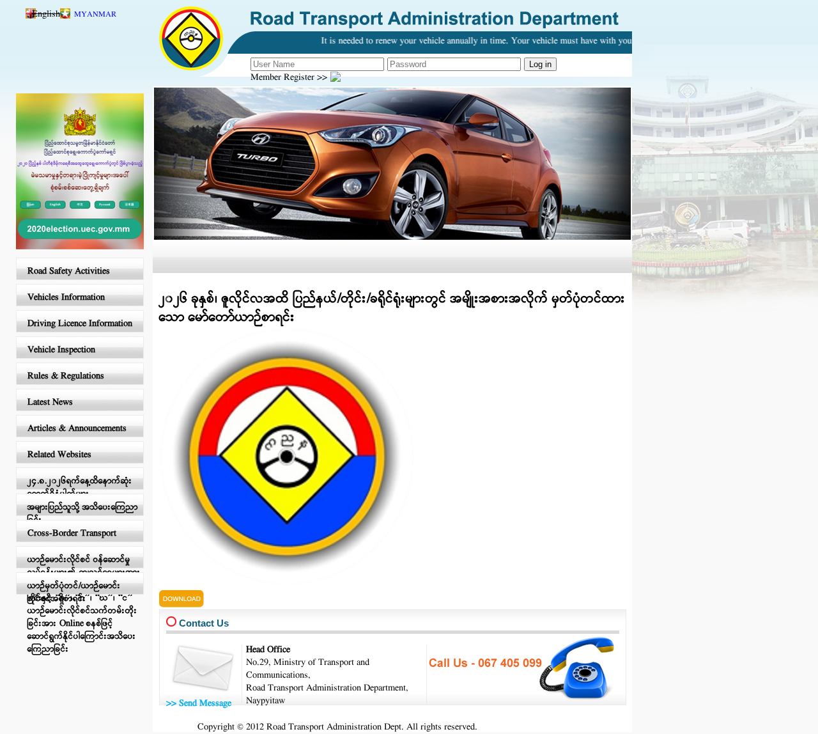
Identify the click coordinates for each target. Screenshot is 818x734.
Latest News (50, 402)
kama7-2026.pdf (192, 596)
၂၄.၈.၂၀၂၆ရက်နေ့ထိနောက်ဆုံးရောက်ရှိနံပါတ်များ (79, 487)
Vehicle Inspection (61, 350)
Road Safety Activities (68, 271)
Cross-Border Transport (71, 533)
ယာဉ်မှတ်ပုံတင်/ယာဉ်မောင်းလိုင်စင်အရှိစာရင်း (74, 592)
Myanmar (95, 15)
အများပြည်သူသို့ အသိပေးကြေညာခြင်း (82, 513)
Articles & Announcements (77, 429)
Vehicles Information (66, 298)
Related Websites (59, 455)
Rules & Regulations (65, 376)
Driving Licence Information (79, 324)
